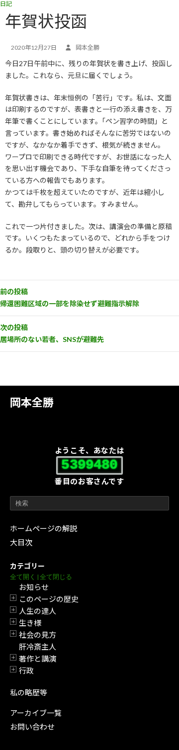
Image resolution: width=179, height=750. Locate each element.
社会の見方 (37, 634)
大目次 (21, 542)
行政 (26, 670)
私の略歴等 (28, 692)
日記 (6, 3)
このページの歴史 (49, 598)
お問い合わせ (32, 726)
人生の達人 (37, 610)
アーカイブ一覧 (36, 712)
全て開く (23, 577)
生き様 (30, 622)
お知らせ (34, 587)
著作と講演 (37, 658)
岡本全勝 (32, 402)
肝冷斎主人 (37, 646)
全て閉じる (56, 577)
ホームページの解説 (43, 528)
